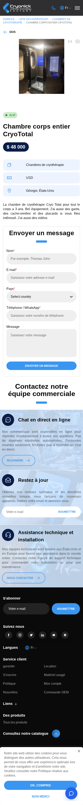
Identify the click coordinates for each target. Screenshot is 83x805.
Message (13, 326)
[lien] (8, 635)
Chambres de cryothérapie (45, 165)
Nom (10, 251)
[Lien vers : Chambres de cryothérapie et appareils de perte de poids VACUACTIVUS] (17, 8)
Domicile (9, 19)
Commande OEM (56, 692)
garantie (9, 666)
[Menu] (77, 7)
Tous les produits (15, 722)
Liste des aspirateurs (33, 19)
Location (50, 666)
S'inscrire (9, 675)
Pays (10, 288)
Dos (12, 32)
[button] (79, 751)
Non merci (40, 796)
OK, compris (40, 785)
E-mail (11, 269)
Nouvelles (10, 692)
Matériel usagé (54, 675)
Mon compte (52, 683)
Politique (9, 683)
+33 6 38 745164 (53, 7)
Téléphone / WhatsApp (23, 307)
